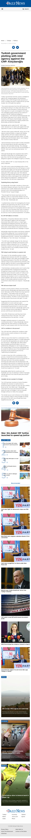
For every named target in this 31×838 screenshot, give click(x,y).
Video (4, 818)
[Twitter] (17, 47)
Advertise (4, 833)
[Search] (23, 9)
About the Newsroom (7, 831)
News (2, 40)
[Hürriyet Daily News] (15, 3)
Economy (14, 814)
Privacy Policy (4, 829)
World (4, 816)
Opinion (23, 814)
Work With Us (19, 829)
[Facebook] (13, 47)
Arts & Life (15, 816)
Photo (13, 818)
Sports (23, 816)
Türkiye (9, 40)
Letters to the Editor (21, 831)
